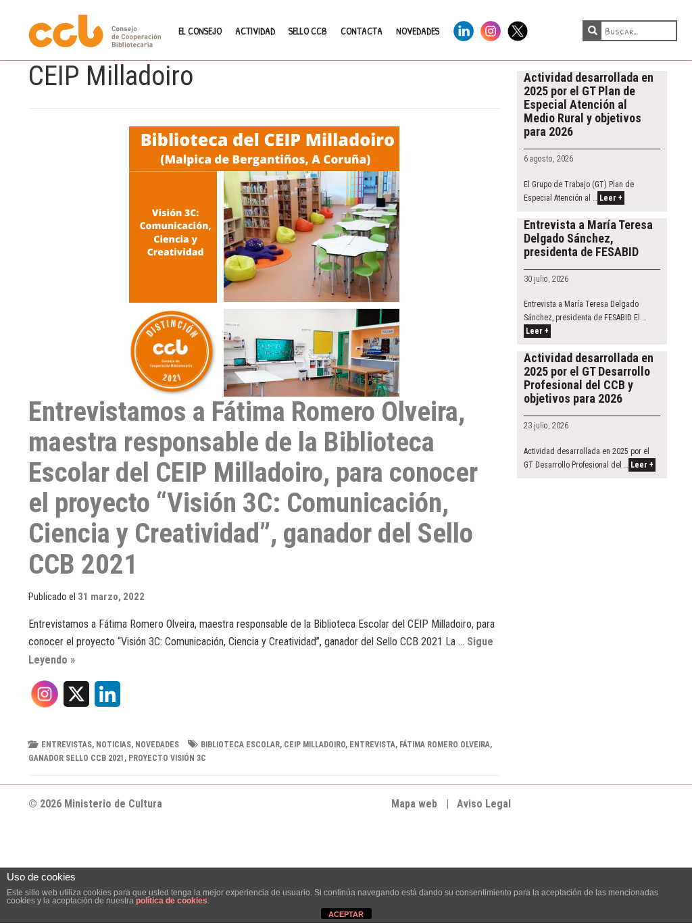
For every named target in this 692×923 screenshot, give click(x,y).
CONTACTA (361, 30)
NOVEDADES (417, 30)
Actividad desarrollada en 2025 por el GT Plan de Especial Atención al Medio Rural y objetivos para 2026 (588, 104)
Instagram (490, 28)
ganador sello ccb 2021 (76, 758)
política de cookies (171, 900)
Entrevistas (66, 744)
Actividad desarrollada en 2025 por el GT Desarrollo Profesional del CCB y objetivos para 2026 (588, 378)
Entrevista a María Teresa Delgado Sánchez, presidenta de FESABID (588, 238)
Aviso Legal (484, 803)
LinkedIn (463, 28)
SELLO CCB (308, 30)
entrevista (372, 744)
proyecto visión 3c (167, 758)
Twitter (518, 28)
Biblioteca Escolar (240, 744)
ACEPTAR (346, 914)
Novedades (157, 744)
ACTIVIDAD (255, 30)
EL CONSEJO (200, 30)
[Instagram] (44, 698)
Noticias (113, 744)
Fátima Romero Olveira (444, 744)
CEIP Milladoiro (314, 744)
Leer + (610, 198)
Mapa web (414, 803)
